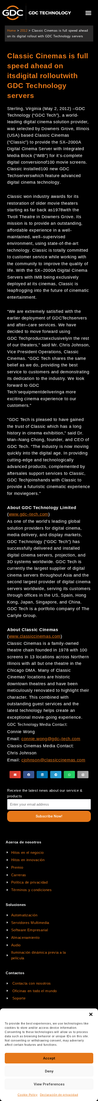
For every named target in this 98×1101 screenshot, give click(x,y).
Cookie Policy (28, 1095)
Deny (49, 1071)
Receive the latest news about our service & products (45, 793)
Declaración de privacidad (59, 1095)
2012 (24, 30)
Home (11, 30)
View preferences (49, 1084)
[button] (90, 1014)
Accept (49, 1058)
